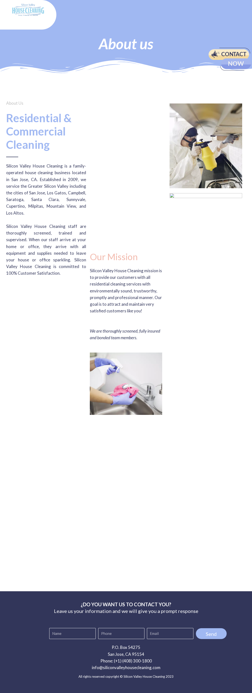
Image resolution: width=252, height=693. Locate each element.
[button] (127, 15)
